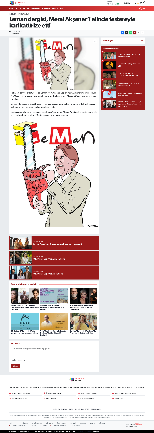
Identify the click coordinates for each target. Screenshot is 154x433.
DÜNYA (92, 423)
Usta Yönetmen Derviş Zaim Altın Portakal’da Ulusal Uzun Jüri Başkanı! (53, 333)
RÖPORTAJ (46, 9)
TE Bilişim (138, 424)
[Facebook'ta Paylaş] (122, 32)
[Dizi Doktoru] (17, 3)
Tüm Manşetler (51, 398)
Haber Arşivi (119, 398)
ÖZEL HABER (57, 9)
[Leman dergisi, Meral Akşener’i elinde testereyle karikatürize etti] (54, 64)
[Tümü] (142, 40)
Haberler (12, 14)
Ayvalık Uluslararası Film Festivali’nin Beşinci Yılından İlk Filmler (52, 307)
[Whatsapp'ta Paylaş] (130, 32)
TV (15, 9)
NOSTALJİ (72, 423)
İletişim (34, 425)
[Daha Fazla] (134, 32)
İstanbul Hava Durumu (53, 393)
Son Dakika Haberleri (87, 398)
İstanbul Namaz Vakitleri (89, 393)
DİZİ (11, 9)
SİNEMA (22, 9)
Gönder (15, 366)
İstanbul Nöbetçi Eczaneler (21, 393)
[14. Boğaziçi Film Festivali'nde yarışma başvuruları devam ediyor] (25, 321)
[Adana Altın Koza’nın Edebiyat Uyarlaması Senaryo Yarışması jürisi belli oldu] (25, 296)
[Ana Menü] (143, 9)
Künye (45, 425)
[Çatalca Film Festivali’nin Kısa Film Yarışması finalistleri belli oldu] (83, 321)
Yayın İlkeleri (76, 425)
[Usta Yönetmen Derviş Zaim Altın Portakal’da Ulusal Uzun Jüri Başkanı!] (54, 321)
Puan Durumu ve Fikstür (19, 398)
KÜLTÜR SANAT (33, 9)
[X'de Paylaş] (126, 32)
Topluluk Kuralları (59, 425)
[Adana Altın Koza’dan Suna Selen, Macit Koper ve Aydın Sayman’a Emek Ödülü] (83, 296)
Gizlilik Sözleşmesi (18, 425)
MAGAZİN (83, 423)
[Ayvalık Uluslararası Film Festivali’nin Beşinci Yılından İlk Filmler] (54, 296)
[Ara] (140, 9)
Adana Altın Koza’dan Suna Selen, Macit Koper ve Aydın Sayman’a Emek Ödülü (83, 307)
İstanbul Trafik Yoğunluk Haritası (125, 393)
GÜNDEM (102, 423)
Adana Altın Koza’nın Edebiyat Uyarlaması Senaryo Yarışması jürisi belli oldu (25, 307)
